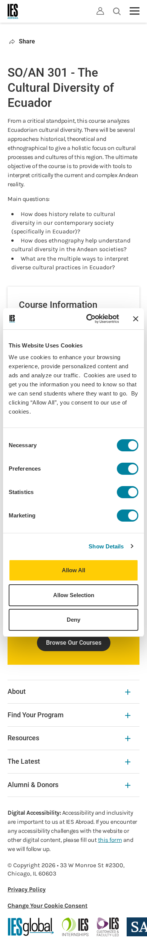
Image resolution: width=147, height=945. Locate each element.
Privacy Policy (27, 889)
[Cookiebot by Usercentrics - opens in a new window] (89, 319)
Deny (73, 619)
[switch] (127, 469)
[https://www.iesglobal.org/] (31, 926)
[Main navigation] (134, 11)
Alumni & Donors (33, 785)
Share (27, 41)
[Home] (13, 11)
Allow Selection (73, 595)
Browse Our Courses (73, 642)
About (17, 691)
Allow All (73, 570)
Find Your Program (36, 715)
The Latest (24, 761)
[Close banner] (135, 318)
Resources (23, 738)
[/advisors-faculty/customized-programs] (108, 926)
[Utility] (100, 11)
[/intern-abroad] (75, 926)
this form (110, 839)
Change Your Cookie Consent (47, 905)
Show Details (106, 546)
